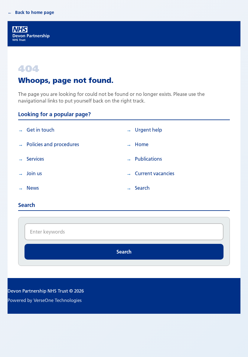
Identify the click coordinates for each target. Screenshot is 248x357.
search (142, 188)
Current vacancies (154, 173)
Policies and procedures (53, 144)
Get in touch (40, 130)
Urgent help (148, 130)
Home (141, 144)
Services (35, 159)
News (33, 188)
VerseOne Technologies (58, 300)
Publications (148, 159)
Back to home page (34, 12)
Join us (34, 173)
